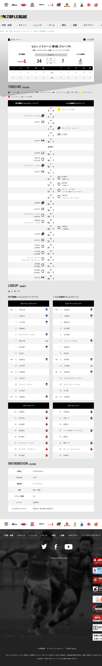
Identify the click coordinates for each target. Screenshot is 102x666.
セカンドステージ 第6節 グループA (51, 46)
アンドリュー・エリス (32, 223)
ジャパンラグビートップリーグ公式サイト (13, 16)
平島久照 (37, 158)
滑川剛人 (64, 177)
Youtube (69, 547)
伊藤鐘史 (22, 328)
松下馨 (66, 391)
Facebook (55, 547)
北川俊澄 (67, 335)
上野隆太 (64, 226)
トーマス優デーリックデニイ (72, 192)
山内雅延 (37, 254)
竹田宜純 (67, 397)
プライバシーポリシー (56, 648)
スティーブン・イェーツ (69, 128)
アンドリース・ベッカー (32, 116)
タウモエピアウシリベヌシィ (73, 378)
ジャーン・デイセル (68, 109)
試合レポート (16, 39)
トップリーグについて (91, 535)
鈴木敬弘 (37, 272)
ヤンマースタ (57, 50)
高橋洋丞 (67, 322)
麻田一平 (66, 179)
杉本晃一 (67, 353)
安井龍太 (37, 216)
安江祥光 (37, 160)
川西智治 (66, 229)
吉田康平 (64, 183)
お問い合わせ (71, 648)
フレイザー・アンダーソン (31, 260)
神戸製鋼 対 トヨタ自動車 (46, 31)
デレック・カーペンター (71, 198)
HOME (2, 31)
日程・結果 (7, 25)
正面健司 (37, 264)
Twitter (44, 546)
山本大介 (37, 122)
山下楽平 (37, 234)
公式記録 (90, 39)
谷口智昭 (67, 328)
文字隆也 (64, 134)
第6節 (35, 31)
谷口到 (21, 353)
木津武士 (37, 245)
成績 (75, 25)
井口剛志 (37, 266)
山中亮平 (37, 153)
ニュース (38, 25)
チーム (52, 25)
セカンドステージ (27, 31)
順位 (64, 25)
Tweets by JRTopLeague (59, 558)
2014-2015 (17, 31)
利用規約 (42, 648)
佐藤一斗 (66, 185)
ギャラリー (89, 25)
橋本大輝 (22, 341)
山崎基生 (37, 248)
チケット (23, 25)
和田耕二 (66, 455)
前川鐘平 (37, 203)
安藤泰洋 (67, 347)
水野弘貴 (64, 195)
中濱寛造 (22, 372)
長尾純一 (66, 424)
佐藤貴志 (37, 220)
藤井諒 (65, 437)
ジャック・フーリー (33, 258)
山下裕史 (37, 251)
